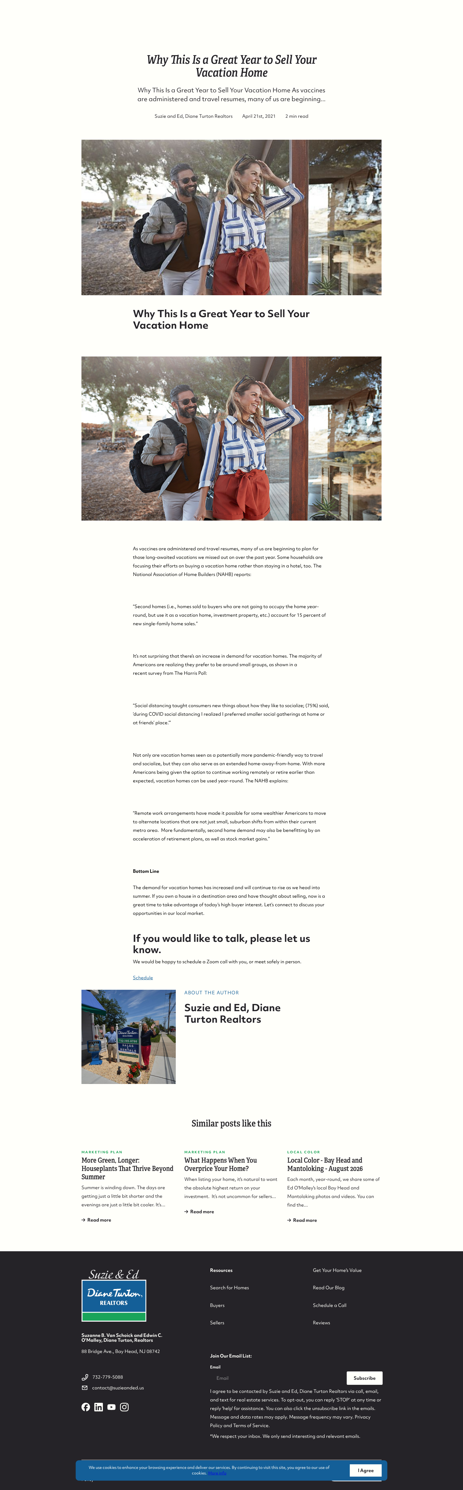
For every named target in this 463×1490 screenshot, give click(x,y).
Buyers (217, 1305)
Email (215, 1367)
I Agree (366, 1470)
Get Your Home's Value (337, 1270)
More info (217, 1473)
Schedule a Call (329, 1305)
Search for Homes (229, 1287)
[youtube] (111, 1407)
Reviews (321, 1323)
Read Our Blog (329, 1287)
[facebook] (85, 1407)
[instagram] (124, 1407)
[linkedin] (98, 1407)
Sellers (217, 1323)
